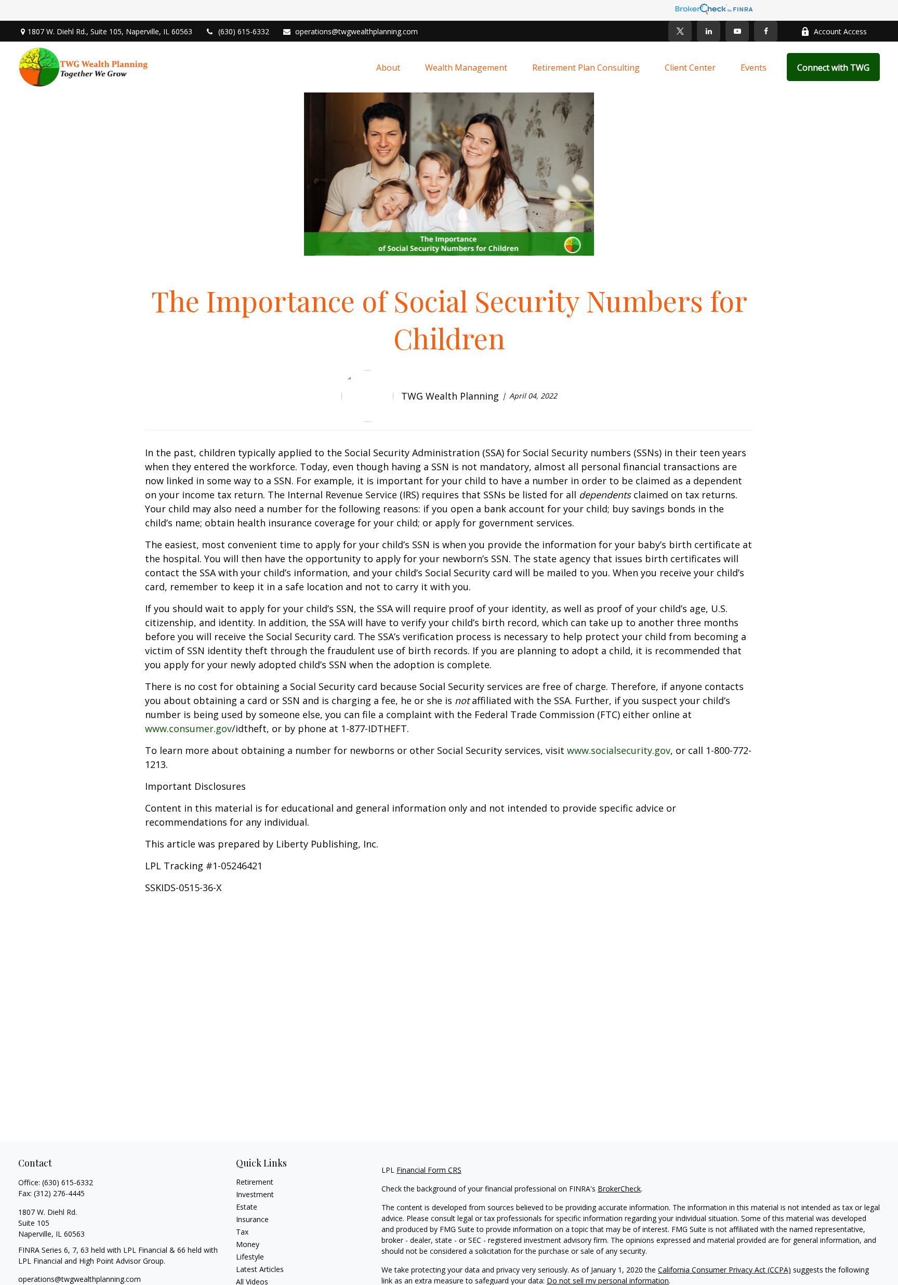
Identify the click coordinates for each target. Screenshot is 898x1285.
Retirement (254, 1182)
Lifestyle (250, 1257)
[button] (388, 67)
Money (247, 1244)
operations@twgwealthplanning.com (356, 31)
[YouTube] (737, 31)
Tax (242, 1232)
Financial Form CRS (429, 1170)
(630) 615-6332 (243, 31)
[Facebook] (765, 31)
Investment (255, 1194)
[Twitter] (680, 31)
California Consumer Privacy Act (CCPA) (724, 1270)
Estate (246, 1207)
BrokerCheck (619, 1189)
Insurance (252, 1219)
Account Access (840, 31)
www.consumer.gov (188, 728)
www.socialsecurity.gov (618, 750)
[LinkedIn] (708, 31)
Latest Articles (260, 1269)
